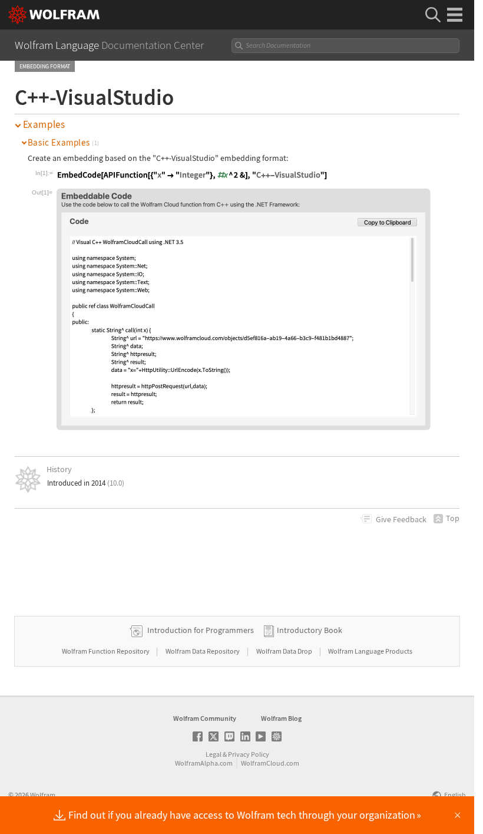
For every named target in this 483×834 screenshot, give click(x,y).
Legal (213, 754)
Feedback (401, 519)
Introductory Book (309, 630)
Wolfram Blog (281, 718)
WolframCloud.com (270, 763)
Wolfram (42, 794)
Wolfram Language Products (370, 651)
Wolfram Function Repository (106, 651)
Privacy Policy (248, 754)
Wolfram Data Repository (203, 651)
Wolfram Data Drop (284, 651)
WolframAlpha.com (204, 763)
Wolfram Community (204, 718)
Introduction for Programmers (200, 630)
